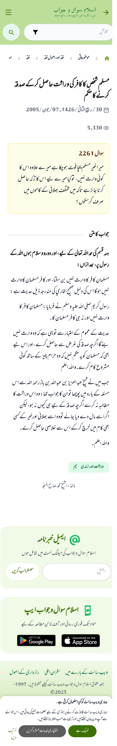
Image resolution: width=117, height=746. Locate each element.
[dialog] (56, 721)
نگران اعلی (52, 673)
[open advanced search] (35, 32)
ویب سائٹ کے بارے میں (86, 673)
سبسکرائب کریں (22, 571)
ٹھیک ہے (82, 731)
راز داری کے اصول (24, 673)
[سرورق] (107, 58)
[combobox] (75, 32)
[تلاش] (11, 32)
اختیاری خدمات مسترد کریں (42, 731)
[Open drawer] (8, 12)
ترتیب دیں (12, 734)
